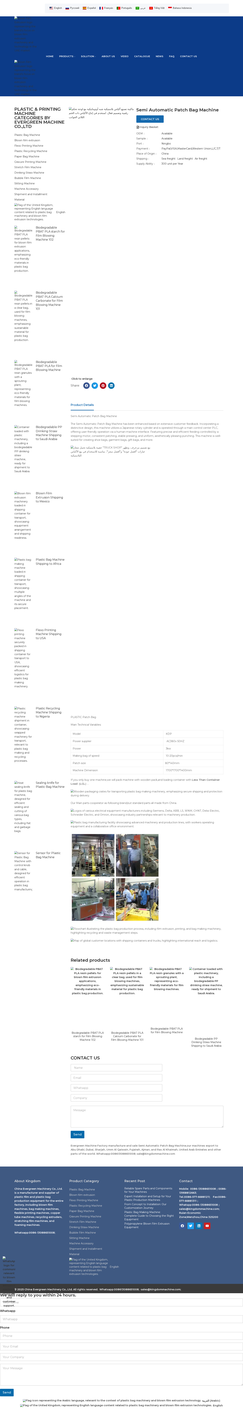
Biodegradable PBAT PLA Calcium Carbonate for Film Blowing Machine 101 (49, 300)
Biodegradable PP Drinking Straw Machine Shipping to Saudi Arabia (206, 1042)
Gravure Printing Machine (30, 162)
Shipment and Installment (30, 194)
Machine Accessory (26, 188)
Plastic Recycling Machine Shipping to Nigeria (49, 712)
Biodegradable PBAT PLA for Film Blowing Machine (49, 366)
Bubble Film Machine (27, 178)
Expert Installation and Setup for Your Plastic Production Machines (147, 1198)
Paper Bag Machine (26, 156)
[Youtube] (207, 1226)
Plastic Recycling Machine (30, 151)
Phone (5, 1327)
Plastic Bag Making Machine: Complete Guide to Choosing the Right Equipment (149, 1216)
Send (77, 1134)
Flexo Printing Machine (28, 145)
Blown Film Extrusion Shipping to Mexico (49, 497)
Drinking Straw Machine (29, 172)
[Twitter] (190, 1226)
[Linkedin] (199, 1226)
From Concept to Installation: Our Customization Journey (145, 1206)
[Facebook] (182, 1226)
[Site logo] (27, 34)
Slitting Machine (24, 183)
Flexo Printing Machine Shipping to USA (49, 634)
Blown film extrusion (27, 140)
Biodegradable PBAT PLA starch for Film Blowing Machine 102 (88, 1036)
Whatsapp (7, 1311)
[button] (86, 385)
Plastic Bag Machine (27, 135)
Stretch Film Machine (27, 167)
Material (19, 199)
